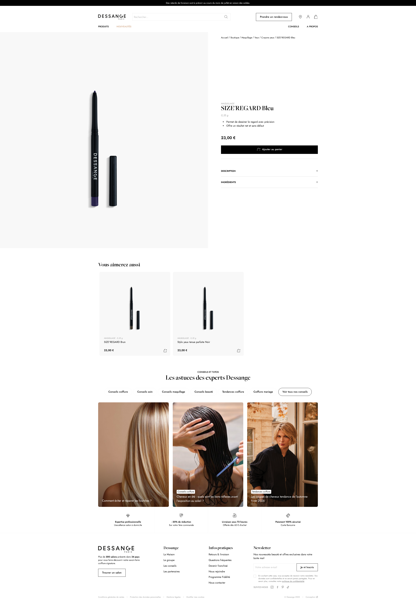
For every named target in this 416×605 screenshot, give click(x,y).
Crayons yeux (267, 37)
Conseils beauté (204, 392)
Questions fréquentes (220, 560)
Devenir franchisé (218, 566)
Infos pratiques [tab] (221, 548)
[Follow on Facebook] (277, 587)
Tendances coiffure (233, 392)
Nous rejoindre (217, 571)
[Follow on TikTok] (287, 587)
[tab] (269, 171)
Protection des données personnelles (145, 597)
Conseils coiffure (118, 392)
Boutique (235, 37)
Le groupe (169, 560)
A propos (312, 26)
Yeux (256, 37)
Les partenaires (171, 571)
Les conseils (169, 566)
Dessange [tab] (171, 548)
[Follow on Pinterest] (283, 587)
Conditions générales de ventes (111, 597)
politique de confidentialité (293, 581)
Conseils (293, 26)
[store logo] (112, 17)
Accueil (224, 37)
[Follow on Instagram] (272, 587)
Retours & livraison (219, 554)
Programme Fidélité (219, 577)
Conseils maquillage (173, 392)
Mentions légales (174, 597)
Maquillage (246, 37)
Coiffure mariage (263, 392)
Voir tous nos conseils (295, 392)
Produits (103, 26)
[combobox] (181, 17)
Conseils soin (145, 392)
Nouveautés (124, 26)
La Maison (169, 554)
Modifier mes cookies (195, 597)
